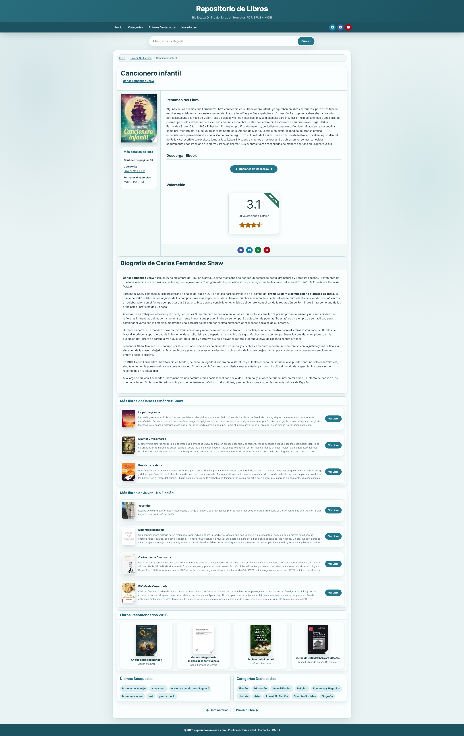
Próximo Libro (245, 710)
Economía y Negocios (326, 688)
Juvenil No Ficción (141, 58)
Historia (243, 696)
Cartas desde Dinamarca (154, 557)
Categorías (135, 27)
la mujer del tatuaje (134, 688)
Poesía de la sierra (150, 465)
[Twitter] (332, 27)
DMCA (276, 730)
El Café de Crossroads (152, 586)
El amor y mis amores (152, 439)
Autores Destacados (162, 27)
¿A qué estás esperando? (146, 659)
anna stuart (158, 688)
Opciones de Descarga (254, 169)
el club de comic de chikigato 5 (190, 688)
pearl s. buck (167, 696)
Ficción (243, 688)
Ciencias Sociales (305, 696)
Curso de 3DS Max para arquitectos (318, 657)
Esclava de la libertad (261, 659)
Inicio (118, 27)
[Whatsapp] (258, 250)
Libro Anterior (219, 710)
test (150, 696)
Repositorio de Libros (232, 8)
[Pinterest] (348, 27)
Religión (302, 688)
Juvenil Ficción (282, 688)
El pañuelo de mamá (151, 529)
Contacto (264, 730)
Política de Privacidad (242, 730)
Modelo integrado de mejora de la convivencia (203, 659)
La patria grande (149, 412)
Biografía (327, 696)
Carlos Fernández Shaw (138, 81)
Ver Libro (333, 418)
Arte (257, 696)
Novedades (189, 27)
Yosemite (144, 505)
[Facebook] (340, 27)
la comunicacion (132, 696)
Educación (260, 688)
